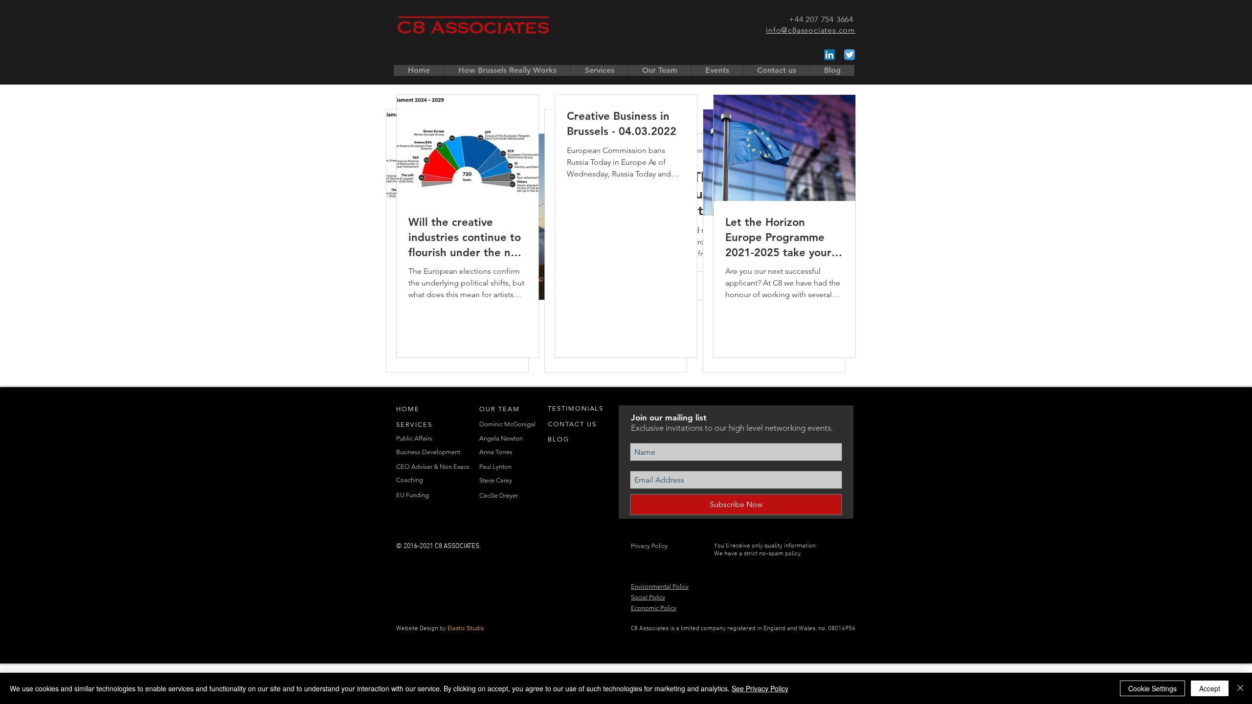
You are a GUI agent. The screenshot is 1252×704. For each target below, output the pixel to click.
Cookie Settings (1152, 688)
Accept (1209, 688)
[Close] (1240, 688)
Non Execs (455, 466)
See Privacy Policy (760, 688)
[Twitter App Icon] (849, 54)
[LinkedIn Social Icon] (829, 54)
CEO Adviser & (418, 466)
